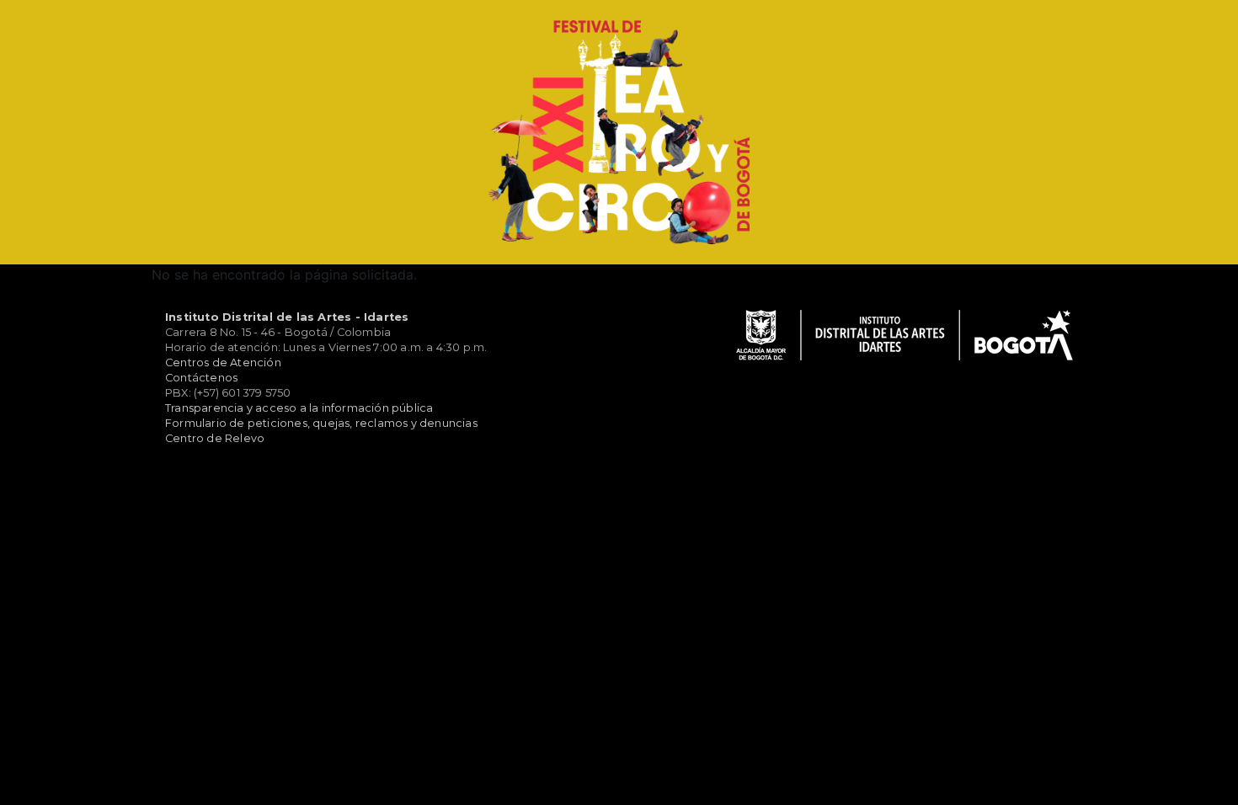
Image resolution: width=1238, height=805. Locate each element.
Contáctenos (201, 377)
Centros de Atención (223, 362)
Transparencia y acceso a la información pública (299, 408)
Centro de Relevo (214, 438)
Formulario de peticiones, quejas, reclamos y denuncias (321, 423)
